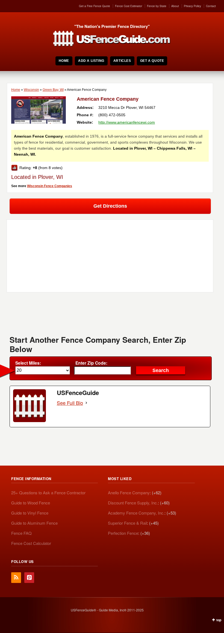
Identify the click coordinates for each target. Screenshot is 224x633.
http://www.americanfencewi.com (126, 122)
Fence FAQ (21, 533)
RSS (16, 577)
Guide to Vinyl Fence (29, 513)
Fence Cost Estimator (128, 6)
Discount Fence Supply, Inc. (133, 503)
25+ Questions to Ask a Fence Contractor (48, 492)
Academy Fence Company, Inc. (136, 513)
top (218, 619)
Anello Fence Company (129, 492)
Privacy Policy (192, 6)
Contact (211, 6)
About (175, 6)
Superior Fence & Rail (127, 523)
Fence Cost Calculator (31, 543)
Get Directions (110, 206)
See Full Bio (70, 402)
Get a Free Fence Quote (94, 6)
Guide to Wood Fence (30, 503)
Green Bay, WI (53, 90)
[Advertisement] (109, 315)
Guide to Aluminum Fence (34, 523)
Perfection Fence (123, 533)
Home (15, 90)
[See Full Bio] (86, 402)
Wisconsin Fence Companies (49, 186)
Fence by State (156, 6)
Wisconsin (31, 90)
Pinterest (29, 577)
